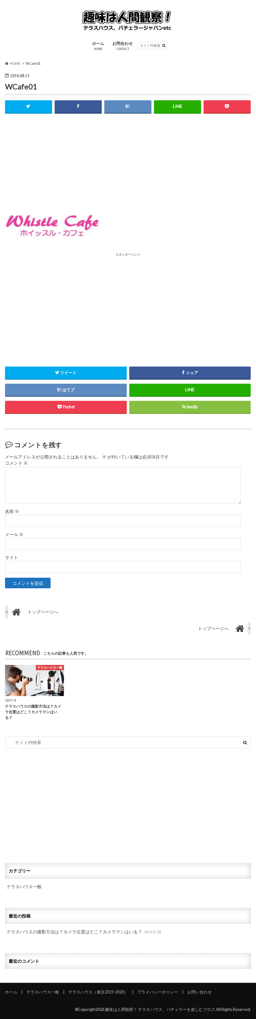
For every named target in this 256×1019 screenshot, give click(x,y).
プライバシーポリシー (157, 991)
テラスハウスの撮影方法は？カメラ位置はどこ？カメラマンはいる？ (84, 931)
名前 (12, 511)
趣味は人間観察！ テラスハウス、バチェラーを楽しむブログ (160, 1009)
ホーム (98, 46)
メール (14, 534)
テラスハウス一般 (24, 886)
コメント (16, 463)
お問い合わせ (199, 991)
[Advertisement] (128, 166)
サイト (11, 557)
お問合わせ (122, 46)
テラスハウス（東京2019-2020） (98, 991)
